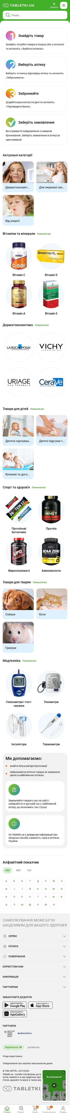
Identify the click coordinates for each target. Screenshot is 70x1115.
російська (33, 1047)
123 (29, 870)
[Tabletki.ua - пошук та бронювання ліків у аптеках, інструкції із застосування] (19, 5)
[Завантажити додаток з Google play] (15, 1005)
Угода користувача (12, 1056)
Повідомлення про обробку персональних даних (28, 1063)
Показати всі (44, 233)
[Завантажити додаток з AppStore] (40, 1005)
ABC (18, 870)
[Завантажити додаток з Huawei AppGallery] (15, 1013)
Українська (11, 1047)
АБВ (7, 870)
